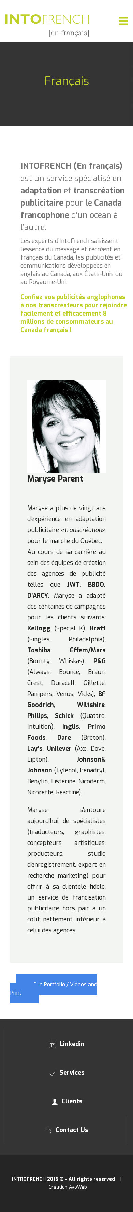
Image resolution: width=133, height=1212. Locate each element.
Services (71, 1073)
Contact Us (71, 1130)
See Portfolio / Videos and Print (53, 989)
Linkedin (71, 1044)
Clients (71, 1101)
